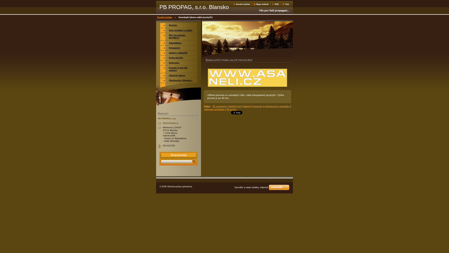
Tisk (287, 4)
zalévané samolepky (214, 109)
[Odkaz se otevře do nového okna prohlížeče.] (247, 78)
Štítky (207, 106)
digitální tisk (235, 106)
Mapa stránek (262, 4)
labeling (247, 106)
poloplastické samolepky (277, 106)
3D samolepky (219, 106)
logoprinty (258, 106)
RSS (277, 4)
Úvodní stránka (243, 4)
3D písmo (231, 109)
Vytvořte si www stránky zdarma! (251, 187)
